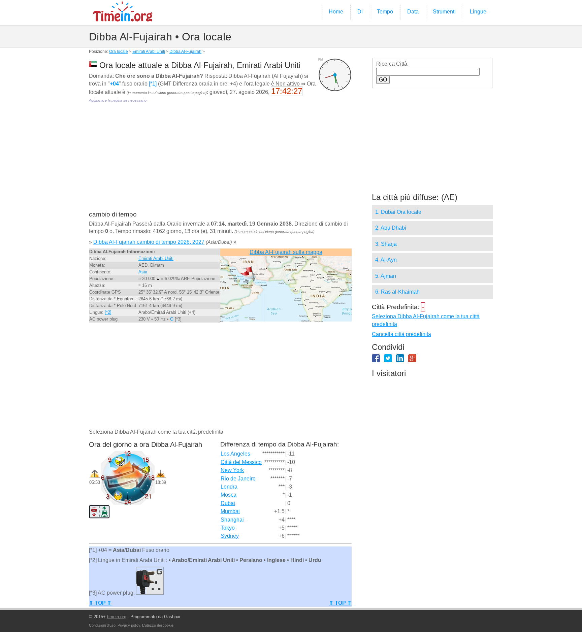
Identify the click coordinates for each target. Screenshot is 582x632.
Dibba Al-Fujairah (185, 51)
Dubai (228, 503)
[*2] (108, 312)
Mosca (228, 495)
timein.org (116, 616)
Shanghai (232, 520)
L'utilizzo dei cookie (157, 625)
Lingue (478, 11)
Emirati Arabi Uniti (148, 51)
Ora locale (118, 51)
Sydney (230, 536)
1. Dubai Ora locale (398, 212)
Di (360, 11)
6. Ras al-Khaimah (397, 292)
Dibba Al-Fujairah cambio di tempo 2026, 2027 (148, 242)
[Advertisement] (220, 161)
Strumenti (444, 11)
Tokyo (228, 528)
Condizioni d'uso (102, 625)
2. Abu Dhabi (390, 228)
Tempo (385, 11)
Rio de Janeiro (238, 478)
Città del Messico (241, 462)
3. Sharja (386, 244)
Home (336, 11)
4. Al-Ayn (386, 260)
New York (232, 470)
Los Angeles (235, 454)
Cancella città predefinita (401, 334)
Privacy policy (129, 625)
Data (413, 11)
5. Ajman (385, 276)
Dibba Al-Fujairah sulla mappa (286, 252)
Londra (229, 487)
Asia (142, 271)
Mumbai (230, 511)
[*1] (153, 84)
